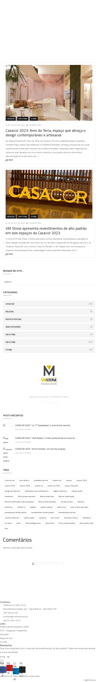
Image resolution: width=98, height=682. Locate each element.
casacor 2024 (10, 485)
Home (36, 34)
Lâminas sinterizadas (66, 496)
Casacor (10, 118)
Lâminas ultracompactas (47, 501)
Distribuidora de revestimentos (37, 491)
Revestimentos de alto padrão (42, 512)
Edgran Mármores (60, 491)
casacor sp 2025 (53, 485)
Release (10, 311)
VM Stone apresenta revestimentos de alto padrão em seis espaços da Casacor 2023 (46, 230)
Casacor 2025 (25, 485)
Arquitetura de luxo (41, 480)
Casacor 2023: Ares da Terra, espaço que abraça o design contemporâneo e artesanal (46, 132)
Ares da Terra (24, 480)
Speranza (42, 517)
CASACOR (69, 480)
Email (3, 657)
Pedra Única (61, 507)
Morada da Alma (67, 501)
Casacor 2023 (81, 480)
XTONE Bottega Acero (33, 523)
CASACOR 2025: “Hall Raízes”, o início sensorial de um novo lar (45, 438)
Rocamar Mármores (12, 517)
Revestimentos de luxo (67, 512)
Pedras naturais (47, 507)
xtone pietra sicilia (86, 523)
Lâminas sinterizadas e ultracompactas (19, 501)
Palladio (33, 507)
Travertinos (87, 517)
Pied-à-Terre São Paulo (79, 507)
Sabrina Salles (29, 517)
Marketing (35, 125)
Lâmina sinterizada (47, 496)
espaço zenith (77, 491)
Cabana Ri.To (57, 480)
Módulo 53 (21, 507)
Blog (45, 34)
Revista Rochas (13, 319)
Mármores (9, 507)
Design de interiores (12, 491)
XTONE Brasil (49, 523)
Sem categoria (13, 326)
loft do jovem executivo (26, 496)
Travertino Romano (71, 517)
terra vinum (55, 517)
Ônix (6, 528)
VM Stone (22, 118)
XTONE (33, 118)
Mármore (80, 501)
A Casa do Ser (10, 480)
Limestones (9, 496)
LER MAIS (9, 160)
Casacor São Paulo (71, 485)
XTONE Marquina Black (67, 523)
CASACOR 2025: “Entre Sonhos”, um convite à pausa (40, 449)
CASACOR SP (39, 485)
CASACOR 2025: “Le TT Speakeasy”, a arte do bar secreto (42, 425)
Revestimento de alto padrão (16, 512)
